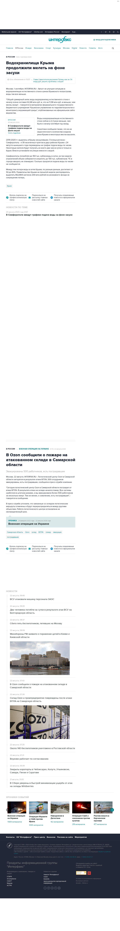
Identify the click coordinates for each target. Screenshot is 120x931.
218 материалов (78, 824)
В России (19, 48)
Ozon (27, 352)
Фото (100, 48)
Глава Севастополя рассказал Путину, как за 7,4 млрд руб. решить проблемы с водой (52, 80)
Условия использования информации (88, 879)
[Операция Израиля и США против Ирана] (38, 814)
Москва (66, 48)
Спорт (48, 48)
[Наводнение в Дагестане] (60, 813)
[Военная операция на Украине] (17, 813)
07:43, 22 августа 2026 (58, 449)
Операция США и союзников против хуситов (81, 818)
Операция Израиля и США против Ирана (38, 819)
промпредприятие (39, 352)
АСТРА (9, 885)
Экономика (38, 48)
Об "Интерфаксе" (25, 32)
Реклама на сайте (65, 837)
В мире (29, 48)
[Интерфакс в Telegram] (48, 888)
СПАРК (9, 877)
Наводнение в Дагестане (57, 817)
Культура (57, 48)
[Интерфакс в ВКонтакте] (52, 888)
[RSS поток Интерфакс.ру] (55, 888)
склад (34, 532)
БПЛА (51, 352)
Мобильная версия (9, 32)
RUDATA (46, 879)
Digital (74, 48)
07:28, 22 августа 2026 (58, 232)
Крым (9, 186)
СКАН (46, 877)
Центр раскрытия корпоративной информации (55, 882)
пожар (48, 532)
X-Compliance (11, 879)
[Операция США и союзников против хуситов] (81, 813)
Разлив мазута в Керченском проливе (101, 818)
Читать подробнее (20, 129)
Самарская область (15, 352)
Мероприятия (81, 837)
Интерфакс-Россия (52, 32)
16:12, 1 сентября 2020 (23, 57)
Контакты (10, 837)
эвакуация (57, 532)
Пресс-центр (39, 837)
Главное (9, 48)
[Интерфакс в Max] (59, 888)
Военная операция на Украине (34, 232)
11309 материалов (15, 822)
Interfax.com (38, 32)
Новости (83, 48)
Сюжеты (92, 48)
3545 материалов (36, 825)
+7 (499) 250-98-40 (70, 857)
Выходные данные (82, 881)
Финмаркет (66, 32)
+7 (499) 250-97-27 (87, 857)
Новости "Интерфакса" (51, 875)
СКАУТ (9, 881)
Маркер (9, 883)
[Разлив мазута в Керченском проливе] (103, 813)
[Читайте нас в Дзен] (45, 888)
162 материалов (57, 822)
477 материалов (100, 824)
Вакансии (51, 837)
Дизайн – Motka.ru (82, 883)
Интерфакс (60, 39)
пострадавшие (13, 537)
